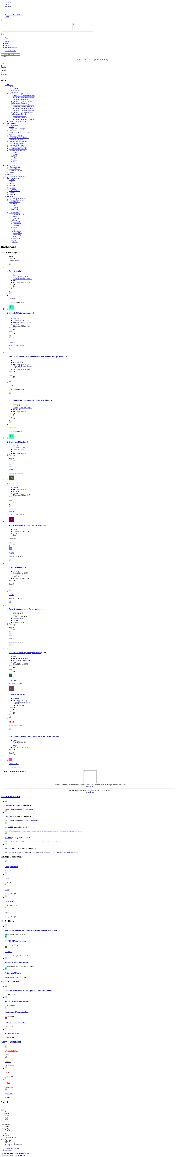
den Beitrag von (26, 831)
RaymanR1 (10, 901)
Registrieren (90, 786)
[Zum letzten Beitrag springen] (10, 295)
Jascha (15, 275)
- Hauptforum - (18, 744)
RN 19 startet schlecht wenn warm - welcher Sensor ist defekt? (34, 736)
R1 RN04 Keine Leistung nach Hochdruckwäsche (29, 400)
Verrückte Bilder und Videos (17, 962)
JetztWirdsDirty (14, 764)
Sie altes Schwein (12, 1033)
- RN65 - (16, 491)
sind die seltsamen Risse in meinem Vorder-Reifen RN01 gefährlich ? (37, 356)
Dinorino (12, 299)
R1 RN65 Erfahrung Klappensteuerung (25, 653)
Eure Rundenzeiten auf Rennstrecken (24, 609)
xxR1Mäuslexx (18, 362)
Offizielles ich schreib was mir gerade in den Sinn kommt (28, 991)
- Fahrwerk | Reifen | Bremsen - (23, 366)
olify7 (15, 740)
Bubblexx (16, 615)
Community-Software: (14, 1155)
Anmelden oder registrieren (13, 15)
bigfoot (8, 827)
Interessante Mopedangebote (17, 1012)
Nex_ (15, 657)
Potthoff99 (16, 488)
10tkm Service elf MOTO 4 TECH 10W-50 (27, 525)
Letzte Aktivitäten (10, 796)
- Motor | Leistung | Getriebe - (22, 279)
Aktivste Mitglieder (11, 1041)
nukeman (12, 511)
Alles (6, 38)
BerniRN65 (12, 680)
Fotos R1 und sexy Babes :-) (16, 1023)
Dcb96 (15, 529)
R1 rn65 (12, 484)
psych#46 (9, 1094)
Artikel (7, 42)
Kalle (7, 878)
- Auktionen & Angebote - (21, 660)
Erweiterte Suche (10, 51)
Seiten (7, 43)
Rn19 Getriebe (15, 271)
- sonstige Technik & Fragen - (22, 408)
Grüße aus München (17, 442)
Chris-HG (16, 571)
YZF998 (16, 698)
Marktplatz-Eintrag (11, 47)
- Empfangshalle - (18, 449)
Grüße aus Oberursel (17, 567)
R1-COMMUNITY (25, 1153)
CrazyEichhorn (11, 867)
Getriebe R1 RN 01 (17, 694)
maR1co (11, 386)
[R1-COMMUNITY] (47, 31)
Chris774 (16, 319)
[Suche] (1, 33)
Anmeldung (90, 792)
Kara (7, 890)
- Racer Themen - (18, 618)
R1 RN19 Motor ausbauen (20, 313)
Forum (7, 45)
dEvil (7, 913)
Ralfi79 (11, 553)
